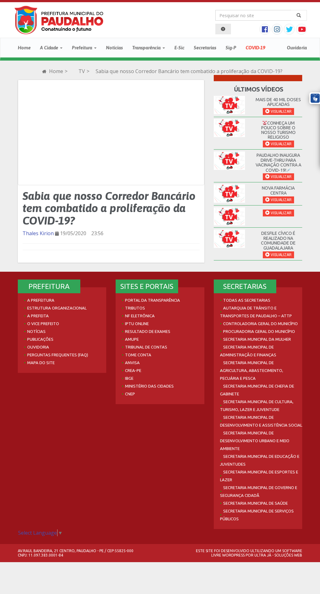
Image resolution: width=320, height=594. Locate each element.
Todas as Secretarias (246, 300)
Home (24, 47)
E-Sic (179, 47)
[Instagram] (278, 30)
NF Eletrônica (140, 316)
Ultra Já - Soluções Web (278, 555)
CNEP (130, 394)
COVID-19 (255, 47)
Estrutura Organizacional (57, 308)
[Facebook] (265, 30)
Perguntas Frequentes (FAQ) (57, 355)
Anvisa (132, 362)
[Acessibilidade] (223, 29)
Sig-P (231, 47)
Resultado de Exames (147, 331)
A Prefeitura (40, 300)
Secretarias (205, 47)
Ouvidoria (297, 47)
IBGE (129, 378)
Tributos (135, 308)
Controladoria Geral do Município (260, 323)
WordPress (233, 555)
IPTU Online (137, 323)
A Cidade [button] (49, 47)
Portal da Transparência (152, 300)
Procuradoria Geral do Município (259, 331)
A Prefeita (38, 316)
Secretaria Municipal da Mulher (257, 339)
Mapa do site (41, 362)
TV (81, 71)
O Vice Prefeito (43, 323)
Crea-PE (133, 370)
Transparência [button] (147, 47)
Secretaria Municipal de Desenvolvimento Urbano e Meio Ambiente (254, 441)
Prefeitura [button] (82, 47)
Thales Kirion (38, 233)
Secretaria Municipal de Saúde (255, 503)
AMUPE (132, 339)
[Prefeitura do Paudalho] (59, 20)
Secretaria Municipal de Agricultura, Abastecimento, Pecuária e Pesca (251, 370)
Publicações (40, 339)
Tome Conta (138, 355)
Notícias (114, 47)
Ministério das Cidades (149, 386)
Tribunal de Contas (146, 347)
